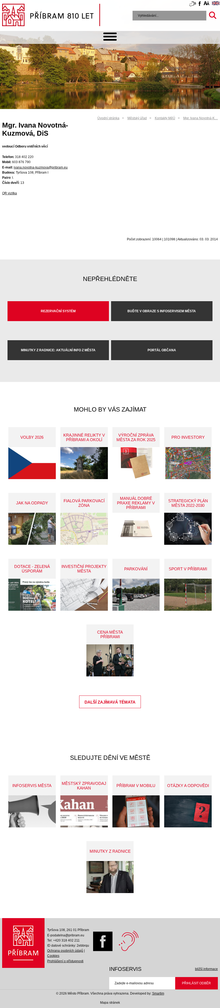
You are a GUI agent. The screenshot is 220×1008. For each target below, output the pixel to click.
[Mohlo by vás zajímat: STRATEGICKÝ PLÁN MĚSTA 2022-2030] (188, 529)
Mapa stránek (110, 1003)
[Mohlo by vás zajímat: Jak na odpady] (32, 529)
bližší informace (206, 969)
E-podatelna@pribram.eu (65, 935)
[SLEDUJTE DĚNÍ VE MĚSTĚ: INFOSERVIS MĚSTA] (32, 811)
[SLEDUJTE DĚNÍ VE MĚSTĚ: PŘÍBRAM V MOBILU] (136, 811)
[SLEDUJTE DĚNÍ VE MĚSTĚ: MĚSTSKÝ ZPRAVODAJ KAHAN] (84, 811)
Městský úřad (137, 118)
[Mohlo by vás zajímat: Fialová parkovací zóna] (84, 529)
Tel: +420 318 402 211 (63, 940)
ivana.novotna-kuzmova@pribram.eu (41, 167)
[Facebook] (101, 950)
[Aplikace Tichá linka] (193, 5)
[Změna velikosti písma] (206, 4)
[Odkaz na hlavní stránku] (23, 943)
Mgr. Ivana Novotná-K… (200, 118)
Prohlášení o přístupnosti (65, 961)
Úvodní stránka (108, 118)
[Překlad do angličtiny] (215, 4)
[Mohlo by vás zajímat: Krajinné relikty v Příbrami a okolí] (84, 463)
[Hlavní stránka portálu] (51, 16)
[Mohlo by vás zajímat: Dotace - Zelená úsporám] (32, 595)
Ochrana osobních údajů (65, 951)
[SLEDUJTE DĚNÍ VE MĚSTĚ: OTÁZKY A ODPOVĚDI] (188, 811)
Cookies (53, 956)
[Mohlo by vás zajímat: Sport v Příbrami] (188, 595)
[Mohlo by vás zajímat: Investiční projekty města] (84, 595)
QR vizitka (9, 193)
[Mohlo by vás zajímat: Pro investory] (188, 463)
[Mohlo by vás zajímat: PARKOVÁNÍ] (136, 595)
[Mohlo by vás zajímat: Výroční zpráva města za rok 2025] (136, 463)
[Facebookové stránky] (200, 4)
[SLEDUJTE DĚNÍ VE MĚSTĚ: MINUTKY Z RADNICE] (110, 877)
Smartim (158, 993)
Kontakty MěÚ (165, 118)
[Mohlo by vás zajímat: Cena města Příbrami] (110, 660)
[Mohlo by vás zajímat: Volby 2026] (32, 463)
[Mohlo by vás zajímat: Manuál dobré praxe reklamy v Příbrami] (136, 529)
